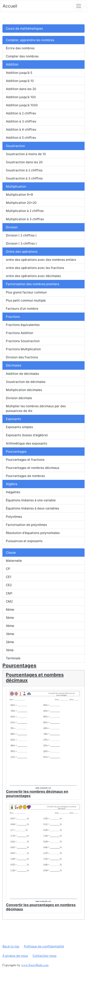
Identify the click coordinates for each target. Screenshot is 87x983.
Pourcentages (16, 451)
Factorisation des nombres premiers (32, 284)
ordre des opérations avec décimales (33, 276)
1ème (10, 650)
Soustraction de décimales (26, 382)
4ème (10, 626)
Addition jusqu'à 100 (21, 97)
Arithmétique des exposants (26, 443)
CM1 (9, 593)
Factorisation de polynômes (26, 525)
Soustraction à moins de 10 (26, 154)
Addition (12, 64)
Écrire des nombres (20, 48)
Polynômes (14, 517)
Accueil (10, 6)
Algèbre (11, 484)
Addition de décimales (22, 374)
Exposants (13, 419)
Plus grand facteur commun (26, 292)
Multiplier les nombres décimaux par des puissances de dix (36, 408)
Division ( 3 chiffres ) (21, 243)
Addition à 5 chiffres (21, 138)
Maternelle (14, 561)
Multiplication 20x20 (21, 203)
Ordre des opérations (21, 252)
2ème (10, 642)
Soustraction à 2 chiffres (24, 170)
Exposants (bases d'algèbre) (27, 435)
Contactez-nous (44, 956)
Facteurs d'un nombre (22, 308)
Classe (11, 552)
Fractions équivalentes (23, 325)
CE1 (8, 577)
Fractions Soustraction (23, 341)
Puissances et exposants (24, 541)
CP (8, 569)
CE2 (9, 585)
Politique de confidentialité (44, 946)
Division (12, 227)
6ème (10, 609)
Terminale (13, 658)
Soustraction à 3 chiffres (24, 178)
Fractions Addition (19, 333)
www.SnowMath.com (35, 965)
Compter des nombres (22, 56)
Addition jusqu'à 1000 (22, 105)
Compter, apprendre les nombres (30, 40)
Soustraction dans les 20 (24, 162)
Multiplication (16, 186)
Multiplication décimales (24, 390)
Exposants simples (19, 427)
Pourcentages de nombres (25, 476)
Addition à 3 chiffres (21, 121)
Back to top (10, 946)
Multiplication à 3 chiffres (25, 219)
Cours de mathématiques (24, 28)
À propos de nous (15, 956)
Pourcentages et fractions (25, 460)
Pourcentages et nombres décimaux (32, 468)
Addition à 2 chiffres (21, 113)
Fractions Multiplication (23, 349)
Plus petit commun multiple (26, 300)
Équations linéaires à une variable (31, 500)
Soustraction (15, 146)
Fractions (13, 317)
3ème (10, 634)
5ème (10, 618)
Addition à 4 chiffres (21, 129)
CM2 (9, 601)
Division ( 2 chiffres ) (21, 235)
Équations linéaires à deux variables (32, 508)
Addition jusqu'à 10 (20, 81)
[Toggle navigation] (78, 6)
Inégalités (13, 492)
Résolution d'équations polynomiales (33, 533)
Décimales (13, 365)
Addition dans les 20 (21, 89)
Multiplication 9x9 (19, 195)
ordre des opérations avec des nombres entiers (41, 260)
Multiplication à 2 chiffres (25, 211)
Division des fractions (22, 357)
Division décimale (19, 398)
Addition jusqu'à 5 (19, 73)
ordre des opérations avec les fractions (35, 268)
